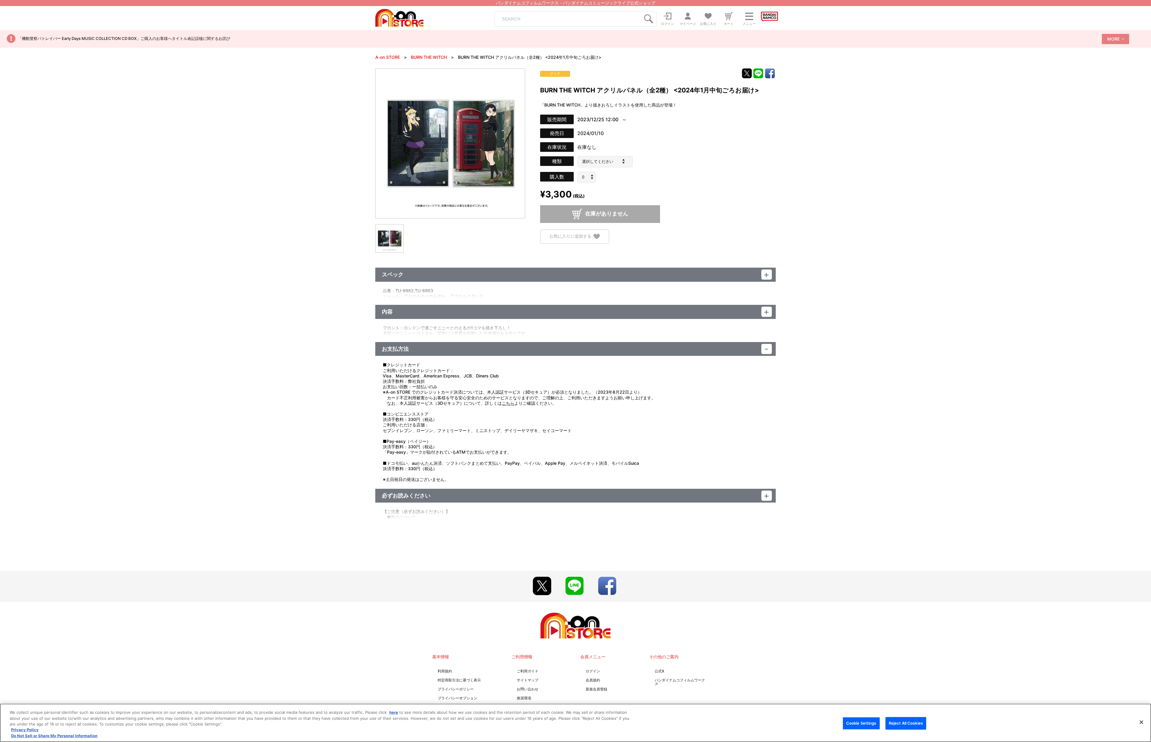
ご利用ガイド (527, 671)
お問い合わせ (527, 689)
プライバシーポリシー (456, 689)
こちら (508, 403)
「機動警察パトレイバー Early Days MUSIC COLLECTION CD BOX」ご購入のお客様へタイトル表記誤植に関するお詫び (124, 38)
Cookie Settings (861, 723)
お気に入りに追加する (570, 236)
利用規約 (445, 671)
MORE (1113, 38)
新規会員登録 (596, 689)
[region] (575, 723)
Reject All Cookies (906, 723)
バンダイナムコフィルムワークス (680, 682)
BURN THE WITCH (429, 57)
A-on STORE (387, 57)
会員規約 (593, 680)
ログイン (593, 671)
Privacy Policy (25, 730)
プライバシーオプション (457, 698)
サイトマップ (527, 680)
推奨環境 (524, 698)
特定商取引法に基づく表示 (459, 680)
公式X (659, 671)
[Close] (1141, 722)
